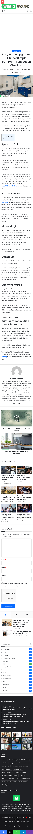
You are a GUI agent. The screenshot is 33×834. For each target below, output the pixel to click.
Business (5, 670)
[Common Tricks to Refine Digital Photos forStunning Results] (27, 740)
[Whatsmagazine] (16, 6)
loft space (11, 778)
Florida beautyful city (7, 772)
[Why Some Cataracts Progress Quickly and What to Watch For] (6, 740)
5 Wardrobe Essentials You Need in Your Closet (24, 477)
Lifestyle (5, 673)
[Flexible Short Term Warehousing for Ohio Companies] (27, 747)
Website (3, 575)
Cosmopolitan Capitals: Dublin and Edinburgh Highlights (8, 497)
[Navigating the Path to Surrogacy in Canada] (6, 747)
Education (5, 661)
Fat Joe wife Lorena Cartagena (20, 766)
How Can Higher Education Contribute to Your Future (7, 516)
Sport (4, 687)
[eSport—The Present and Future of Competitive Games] (24, 508)
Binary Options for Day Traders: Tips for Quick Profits (24, 497)
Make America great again (23, 778)
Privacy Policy (25, 821)
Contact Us (12, 821)
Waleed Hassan (8, 69)
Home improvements (9, 658)
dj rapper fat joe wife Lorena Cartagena (20, 763)
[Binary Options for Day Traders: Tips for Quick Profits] (24, 490)
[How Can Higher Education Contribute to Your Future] (8, 508)
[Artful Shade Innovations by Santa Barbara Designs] (16, 747)
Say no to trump (23, 781)
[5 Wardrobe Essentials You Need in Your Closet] (24, 470)
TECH (4, 664)
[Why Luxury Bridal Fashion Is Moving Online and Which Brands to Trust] (7, 633)
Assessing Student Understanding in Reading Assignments (7, 478)
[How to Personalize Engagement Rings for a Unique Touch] (16, 740)
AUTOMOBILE (7, 676)
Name (3, 560)
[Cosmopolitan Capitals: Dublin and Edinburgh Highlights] (8, 490)
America (4, 759)
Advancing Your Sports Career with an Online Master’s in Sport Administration (21, 623)
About (18, 821)
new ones (4, 202)
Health (4, 652)
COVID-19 (5, 763)
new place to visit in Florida (9, 781)
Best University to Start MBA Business (19, 759)
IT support (22, 775)
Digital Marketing (7, 667)
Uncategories (16, 51)
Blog (4, 681)
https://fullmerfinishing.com (10, 186)
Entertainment (7, 678)
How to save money (21, 772)
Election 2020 (6, 766)
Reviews (5, 690)
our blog (4, 357)
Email (3, 567)
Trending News (6, 785)
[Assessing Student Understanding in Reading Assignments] (8, 470)
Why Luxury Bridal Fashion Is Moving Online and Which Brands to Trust (22, 633)
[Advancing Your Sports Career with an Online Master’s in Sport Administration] (7, 622)
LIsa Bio (4, 778)
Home (6, 821)
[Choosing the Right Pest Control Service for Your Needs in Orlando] (27, 734)
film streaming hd (18, 769)
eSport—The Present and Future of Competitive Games (24, 516)
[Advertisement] (16, 31)
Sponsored (6, 684)
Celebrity (5, 655)
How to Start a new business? (10, 775)
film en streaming (6, 769)
